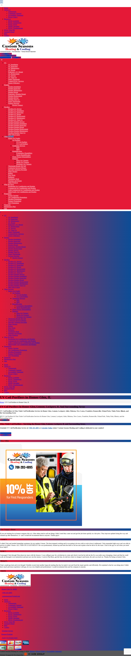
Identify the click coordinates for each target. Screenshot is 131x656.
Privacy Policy (13, 17)
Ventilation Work (13, 179)
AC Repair (11, 70)
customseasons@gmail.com (11, 596)
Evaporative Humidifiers (24, 153)
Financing (7, 205)
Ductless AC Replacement (16, 116)
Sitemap (32, 651)
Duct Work (11, 175)
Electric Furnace (17, 105)
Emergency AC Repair (15, 72)
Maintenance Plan (10, 206)
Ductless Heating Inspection (17, 125)
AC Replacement (13, 74)
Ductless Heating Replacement (18, 129)
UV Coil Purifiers (22, 144)
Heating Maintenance (15, 90)
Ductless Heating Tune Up (16, 133)
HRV (18, 149)
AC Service (12, 76)
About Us (7, 10)
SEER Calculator (13, 26)
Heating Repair (13, 92)
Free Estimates (16, 57)
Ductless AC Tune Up (15, 120)
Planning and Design (15, 181)
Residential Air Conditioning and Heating (21, 186)
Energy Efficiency (14, 83)
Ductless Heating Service (16, 122)
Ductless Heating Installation (17, 123)
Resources (7, 19)
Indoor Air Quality (14, 138)
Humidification (17, 151)
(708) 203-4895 (34, 428)
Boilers (10, 173)
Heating (6, 85)
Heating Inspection (14, 88)
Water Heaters (12, 171)
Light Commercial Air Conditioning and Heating (24, 190)
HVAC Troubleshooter (15, 28)
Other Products (13, 183)
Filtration (15, 159)
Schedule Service (5, 57)
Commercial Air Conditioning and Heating (22, 188)
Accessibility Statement (15, 15)
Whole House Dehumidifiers (21, 157)
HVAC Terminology (14, 23)
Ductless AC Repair (14, 114)
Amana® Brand (9, 32)
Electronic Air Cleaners (23, 164)
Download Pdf (5, 420)
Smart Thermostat (14, 79)
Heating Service (13, 98)
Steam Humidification (23, 155)
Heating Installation (14, 87)
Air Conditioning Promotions (17, 197)
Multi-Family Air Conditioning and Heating (22, 192)
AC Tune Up (12, 77)
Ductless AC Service (15, 109)
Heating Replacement (15, 96)
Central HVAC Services (16, 81)
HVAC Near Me (9, 30)
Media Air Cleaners (22, 162)
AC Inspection (13, 66)
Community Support (14, 13)
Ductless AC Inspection (15, 112)
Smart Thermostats (14, 101)
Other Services (9, 136)
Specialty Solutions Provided (17, 170)
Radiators (11, 177)
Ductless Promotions (14, 199)
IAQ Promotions (13, 203)
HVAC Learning (13, 21)
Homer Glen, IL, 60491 (9, 589)
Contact (6, 35)
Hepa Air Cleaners (22, 160)
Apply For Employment (9, 638)
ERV (18, 147)
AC (5, 63)
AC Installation (13, 64)
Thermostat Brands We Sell (17, 166)
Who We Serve (9, 184)
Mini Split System (14, 135)
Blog (5, 34)
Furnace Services (13, 103)
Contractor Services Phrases (17, 168)
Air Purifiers (16, 140)
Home (6, 8)
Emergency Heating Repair (17, 94)
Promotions (7, 194)
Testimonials (12, 12)
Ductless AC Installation (16, 111)
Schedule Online (47, 428)
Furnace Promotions (14, 201)
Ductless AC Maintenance (16, 118)
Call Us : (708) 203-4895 (8, 55)
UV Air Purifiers (21, 142)
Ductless (7, 107)
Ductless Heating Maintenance (18, 131)
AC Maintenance (13, 68)
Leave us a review (6, 54)
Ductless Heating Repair (16, 127)
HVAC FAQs (12, 24)
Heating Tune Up (13, 100)
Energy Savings (13, 195)
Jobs (5, 208)
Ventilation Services (18, 146)
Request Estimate (5, 435)
